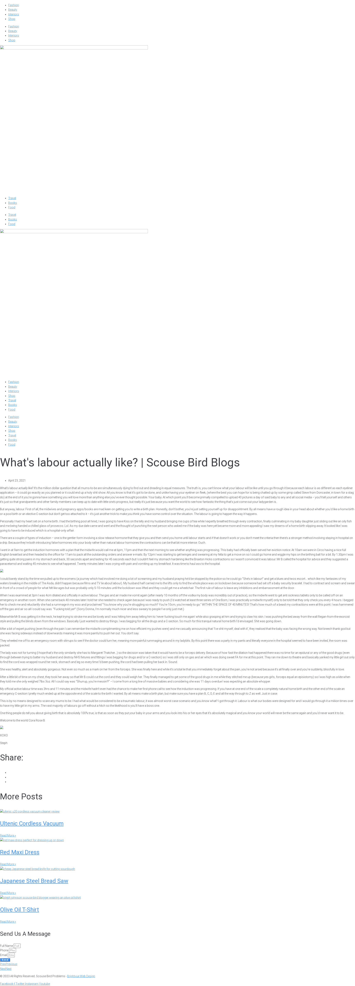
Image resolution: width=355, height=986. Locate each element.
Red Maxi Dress (19, 852)
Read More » (8, 835)
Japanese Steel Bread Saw (34, 881)
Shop (11, 19)
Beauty (12, 9)
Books (12, 202)
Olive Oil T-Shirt (19, 909)
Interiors (13, 14)
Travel (12, 198)
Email (4, 955)
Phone (4, 950)
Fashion (13, 5)
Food (11, 207)
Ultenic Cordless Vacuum (31, 823)
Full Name (7, 945)
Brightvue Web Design (81, 976)
